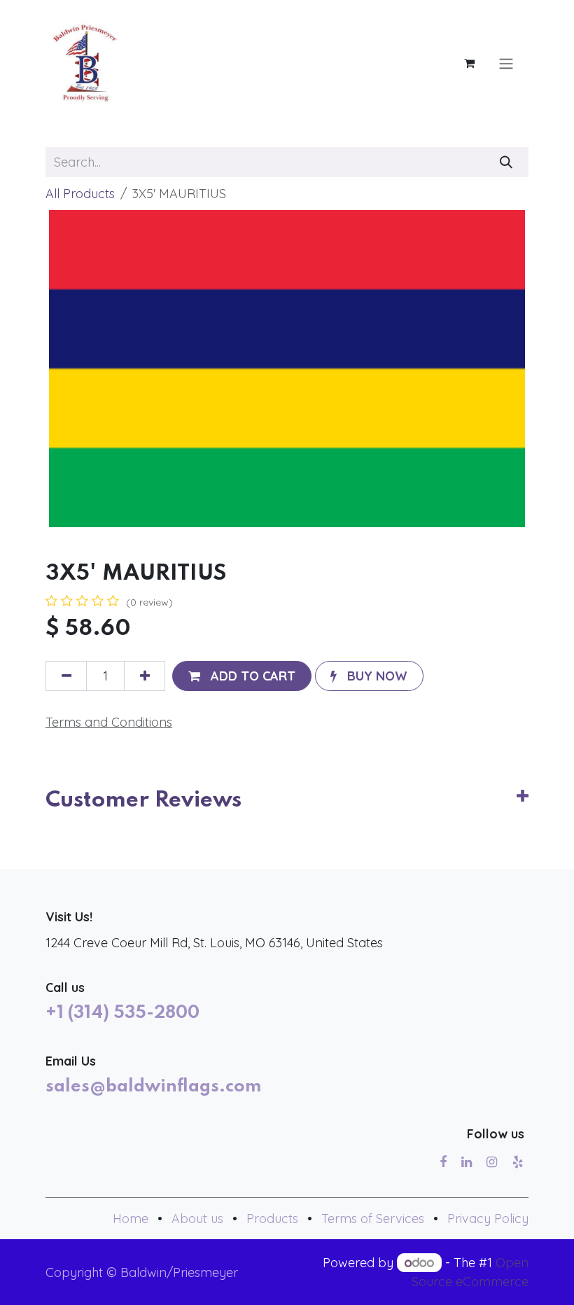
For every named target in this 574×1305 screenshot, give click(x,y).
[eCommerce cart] (469, 63)
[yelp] (517, 1162)
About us (197, 1218)
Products (272, 1218)
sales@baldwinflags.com (153, 1087)
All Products (80, 194)
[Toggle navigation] (506, 63)
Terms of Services (372, 1218)
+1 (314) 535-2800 (123, 1013)
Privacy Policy (487, 1218)
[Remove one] (66, 676)
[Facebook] (443, 1162)
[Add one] (144, 676)
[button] (241, 676)
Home (130, 1218)
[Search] (506, 162)
